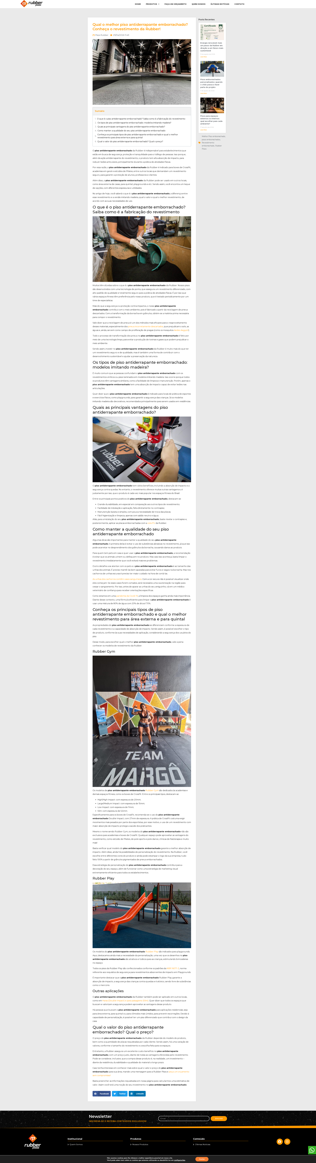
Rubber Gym (152, 790)
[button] (102, 1093)
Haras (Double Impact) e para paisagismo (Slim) (125, 1000)
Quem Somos (198, 4)
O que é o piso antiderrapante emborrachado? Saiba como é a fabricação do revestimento (141, 119)
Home (138, 4)
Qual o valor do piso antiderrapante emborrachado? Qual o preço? (130, 141)
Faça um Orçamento (176, 4)
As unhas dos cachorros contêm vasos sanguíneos (117, 579)
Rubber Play (152, 951)
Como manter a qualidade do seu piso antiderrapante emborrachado (131, 130)
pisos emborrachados (211, 139)
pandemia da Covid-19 (127, 596)
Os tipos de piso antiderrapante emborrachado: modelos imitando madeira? (134, 123)
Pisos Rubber (101, 35)
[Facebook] (280, 1142)
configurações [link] (179, 1160)
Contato (239, 4)
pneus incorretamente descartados (145, 326)
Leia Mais (203, 57)
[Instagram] (287, 1142)
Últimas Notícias (220, 4)
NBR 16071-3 (173, 968)
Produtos (151, 4)
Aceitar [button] (202, 1159)
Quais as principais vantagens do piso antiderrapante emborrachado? (131, 127)
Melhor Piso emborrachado (213, 136)
